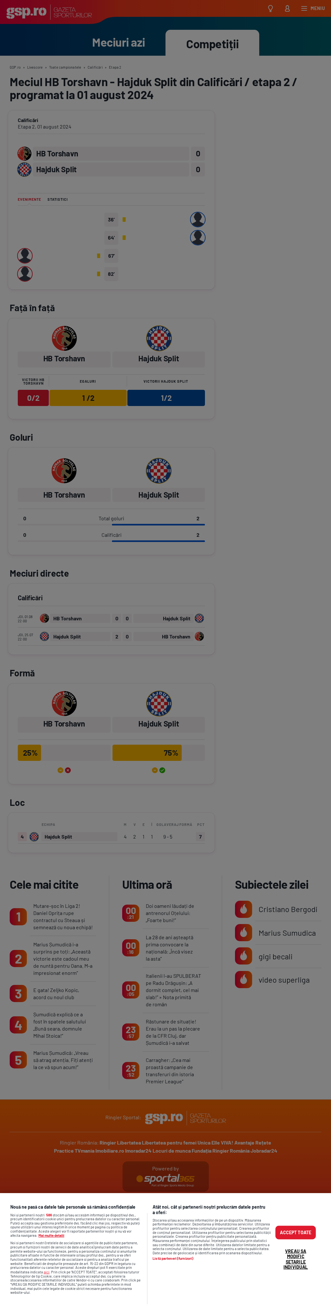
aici (46, 1272)
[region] (165, 1251)
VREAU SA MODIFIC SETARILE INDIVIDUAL (295, 1259)
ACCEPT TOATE (295, 1232)
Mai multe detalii (51, 1235)
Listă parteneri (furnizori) (173, 1258)
